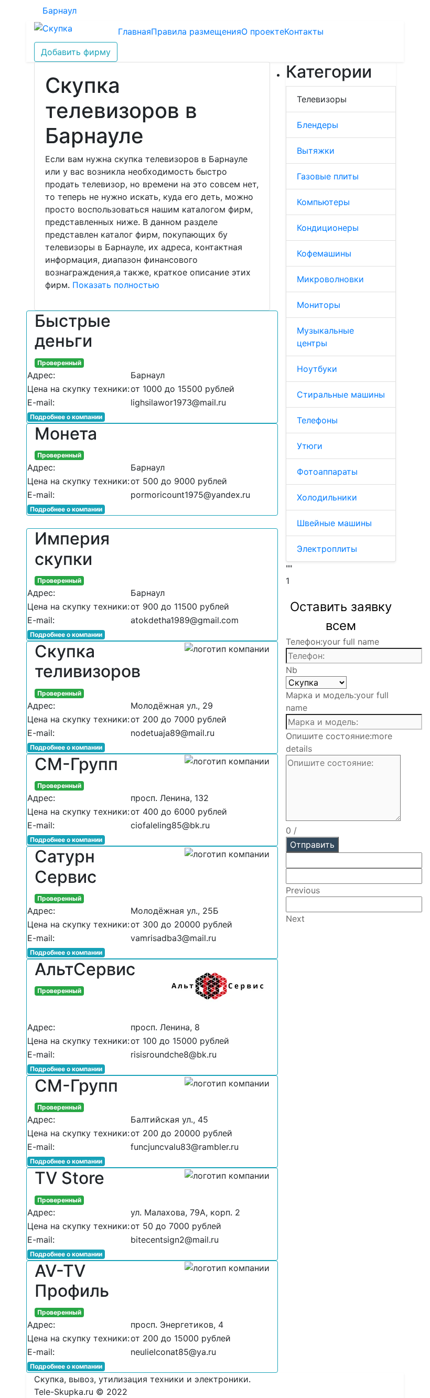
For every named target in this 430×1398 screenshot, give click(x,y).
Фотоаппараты (327, 471)
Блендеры (317, 125)
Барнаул (59, 10)
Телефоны (317, 420)
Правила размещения (196, 31)
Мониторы (318, 305)
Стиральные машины (341, 394)
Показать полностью (115, 285)
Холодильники (327, 497)
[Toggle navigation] (95, 31)
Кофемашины (324, 253)
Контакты (304, 31)
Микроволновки (330, 279)
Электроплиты (327, 548)
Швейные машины (334, 523)
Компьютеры (323, 202)
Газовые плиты (328, 176)
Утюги (309, 446)
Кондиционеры (328, 227)
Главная (134, 31)
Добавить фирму (76, 52)
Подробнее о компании (66, 417)
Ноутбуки (317, 369)
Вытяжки (316, 150)
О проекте (262, 31)
